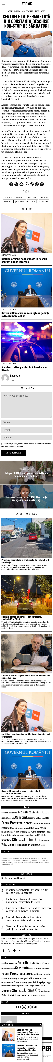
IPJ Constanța (13, 828)
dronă (36, 818)
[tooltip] (11, 184)
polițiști (48, 832)
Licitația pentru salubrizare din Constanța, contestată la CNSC (21, 618)
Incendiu (47, 823)
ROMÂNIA (43, 835)
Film (47, 817)
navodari (23, 831)
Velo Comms (45, 840)
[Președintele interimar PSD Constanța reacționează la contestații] (26, 496)
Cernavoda (11, 818)
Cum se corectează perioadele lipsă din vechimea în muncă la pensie (25, 676)
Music (16, 831)
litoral (37, 827)
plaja (28, 832)
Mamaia (43, 827)
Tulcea (21, 840)
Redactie (15, 375)
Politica (36, 831)
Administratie (38, 812)
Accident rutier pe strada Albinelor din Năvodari (24, 369)
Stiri (15, 839)
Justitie (30, 827)
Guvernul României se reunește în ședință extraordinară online (25, 314)
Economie (41, 818)
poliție (42, 831)
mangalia (4, 831)
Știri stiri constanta (25, 201)
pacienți (7, 201)
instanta (5, 827)
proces (34, 835)
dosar (31, 817)
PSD (38, 835)
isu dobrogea (22, 828)
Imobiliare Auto (38, 823)
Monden (11, 832)
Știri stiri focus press (35, 844)
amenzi (46, 813)
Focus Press (9, 823)
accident (5, 812)
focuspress (25, 823)
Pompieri (4, 835)
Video (4, 844)
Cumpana (44, 197)
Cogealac (32, 197)
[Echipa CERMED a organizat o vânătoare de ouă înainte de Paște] (26, 472)
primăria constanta (25, 834)
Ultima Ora (43, 201)
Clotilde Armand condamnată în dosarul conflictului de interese (24, 260)
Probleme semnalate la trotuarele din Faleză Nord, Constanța (25, 561)
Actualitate (24, 812)
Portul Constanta (12, 835)
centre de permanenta (15, 197)
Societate (6, 840)
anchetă (4, 818)
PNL (31, 832)
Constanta (27, 11)
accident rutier (13, 813)
